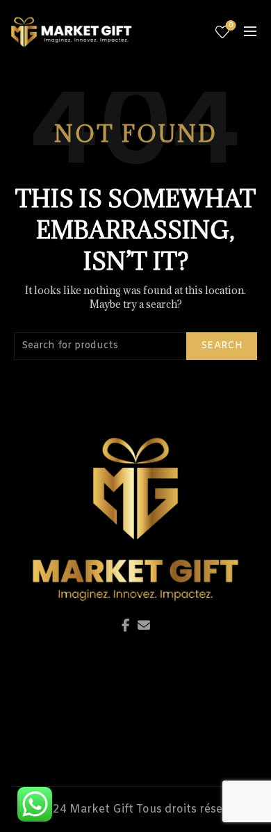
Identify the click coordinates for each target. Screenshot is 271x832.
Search (222, 345)
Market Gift (101, 809)
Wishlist (231, 26)
